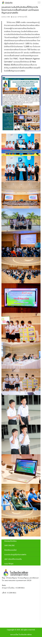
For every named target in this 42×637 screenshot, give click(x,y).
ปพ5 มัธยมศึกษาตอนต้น (13, 559)
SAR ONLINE (9, 545)
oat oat (15, 17)
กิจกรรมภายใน (23, 17)
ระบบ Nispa (8, 563)
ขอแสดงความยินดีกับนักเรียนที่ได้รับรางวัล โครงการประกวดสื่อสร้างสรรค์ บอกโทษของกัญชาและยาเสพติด (20, 10)
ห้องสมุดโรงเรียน (10, 541)
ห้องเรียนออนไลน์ (10, 550)
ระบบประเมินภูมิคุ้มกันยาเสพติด (15, 554)
